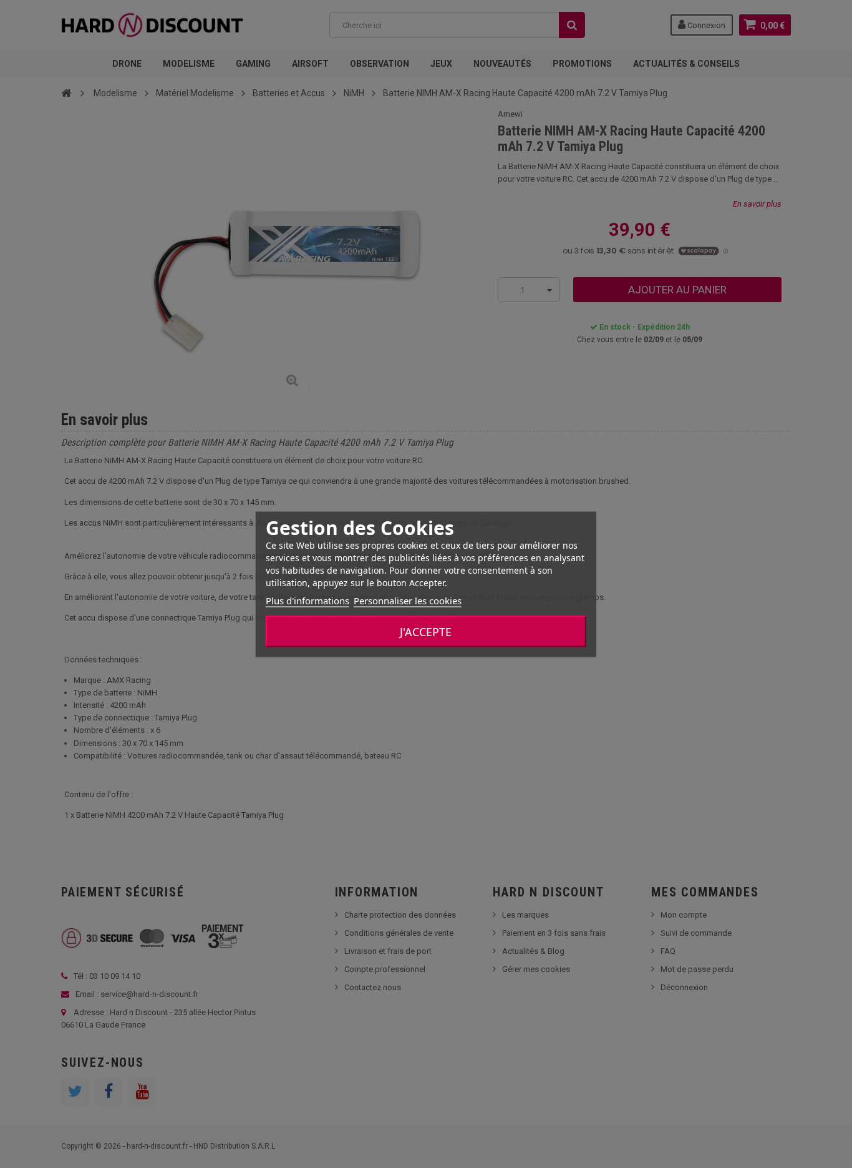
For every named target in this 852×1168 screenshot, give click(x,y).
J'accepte (426, 631)
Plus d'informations (307, 600)
